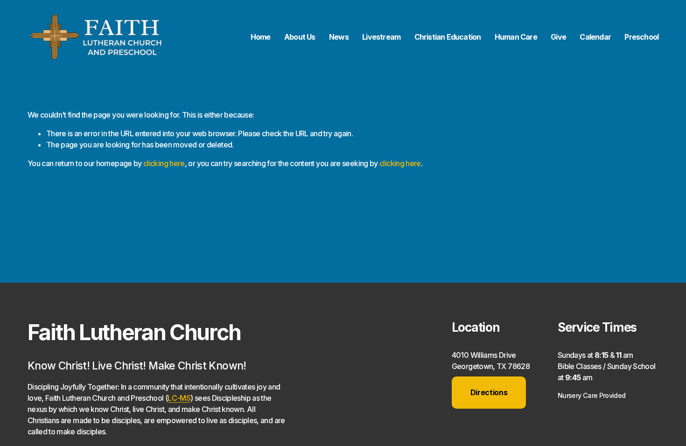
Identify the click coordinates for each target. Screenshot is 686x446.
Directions (489, 392)
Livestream (381, 37)
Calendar (595, 37)
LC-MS (179, 398)
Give (558, 37)
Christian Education (447, 37)
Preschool (641, 37)
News (339, 37)
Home (261, 37)
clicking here (164, 163)
